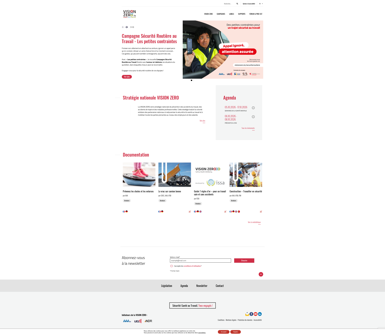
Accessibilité (258, 320)
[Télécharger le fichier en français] (124, 211)
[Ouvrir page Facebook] (251, 314)
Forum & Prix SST (255, 14)
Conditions (221, 320)
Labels (231, 14)
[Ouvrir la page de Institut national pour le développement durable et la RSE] (148, 321)
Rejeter (235, 332)
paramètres (202, 333)
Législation (166, 286)
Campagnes (221, 14)
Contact (220, 286)
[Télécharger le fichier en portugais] (239, 211)
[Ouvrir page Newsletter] (247, 314)
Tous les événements (248, 128)
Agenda (184, 286)
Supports (241, 14)
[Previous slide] (123, 27)
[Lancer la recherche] (237, 3)
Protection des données (245, 320)
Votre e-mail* (175, 257)
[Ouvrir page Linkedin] (260, 314)
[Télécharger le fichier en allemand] (127, 211)
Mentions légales (231, 320)
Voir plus (127, 76)
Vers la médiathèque (254, 222)
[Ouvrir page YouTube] (255, 314)
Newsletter (201, 286)
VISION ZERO (208, 14)
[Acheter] (190, 211)
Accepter (223, 332)
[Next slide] (126, 27)
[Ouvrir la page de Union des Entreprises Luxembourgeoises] (138, 321)
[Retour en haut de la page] (261, 274)
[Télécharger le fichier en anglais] (200, 211)
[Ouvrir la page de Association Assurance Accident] (127, 321)
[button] (191, 80)
